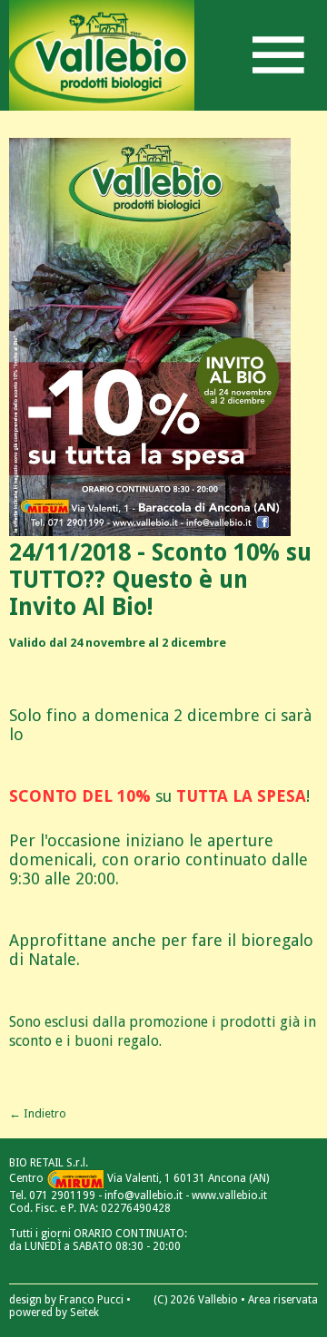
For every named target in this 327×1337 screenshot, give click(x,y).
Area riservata (283, 1299)
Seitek (84, 1312)
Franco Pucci (91, 1299)
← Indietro (37, 1113)
